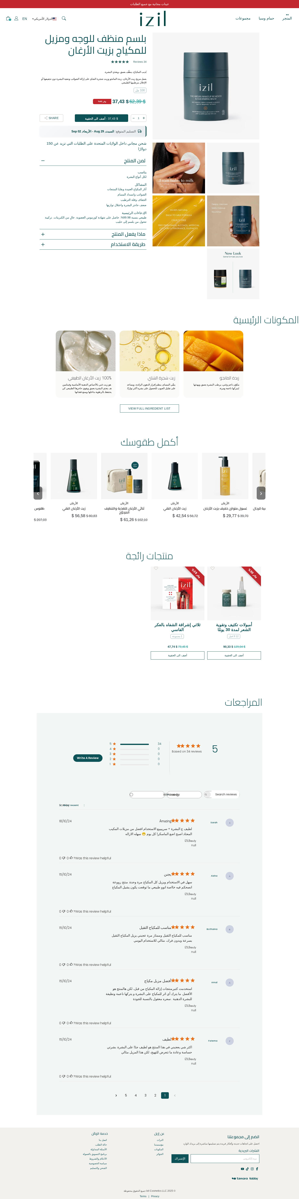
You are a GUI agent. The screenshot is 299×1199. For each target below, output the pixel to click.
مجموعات (243, 18)
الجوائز (159, 1154)
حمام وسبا (266, 18)
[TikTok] (247, 1169)
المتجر (287, 18)
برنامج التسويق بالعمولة (95, 1154)
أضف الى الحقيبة (75, 513)
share (54, 118)
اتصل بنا (103, 1140)
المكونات (158, 1149)
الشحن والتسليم (98, 1168)
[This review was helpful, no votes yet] (71, 858)
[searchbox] (226, 794)
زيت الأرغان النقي (81, 500)
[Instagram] (252, 1169)
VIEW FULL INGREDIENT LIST (149, 408)
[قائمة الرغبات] (156, 568)
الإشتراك (180, 1158)
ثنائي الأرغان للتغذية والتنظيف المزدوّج (130, 502)
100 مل (140, 90)
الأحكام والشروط (98, 1158)
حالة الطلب (101, 1144)
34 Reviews (139, 61)
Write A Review (88, 758)
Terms (143, 1196)
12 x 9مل (234, 636)
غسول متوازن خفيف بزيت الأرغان (227, 502)
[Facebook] (256, 1169)
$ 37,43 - (101, 118)
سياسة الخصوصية (98, 1163)
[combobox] (184, 794)
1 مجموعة (177, 636)
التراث (160, 1140)
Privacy (155, 1196)
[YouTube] (243, 1169)
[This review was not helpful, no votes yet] (63, 858)
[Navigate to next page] (116, 1095)
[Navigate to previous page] (175, 1095)
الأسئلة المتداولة (99, 1149)
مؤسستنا (158, 1144)
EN (24, 19)
